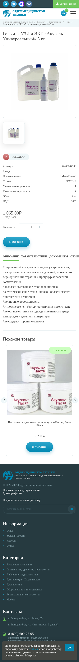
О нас (10, 530)
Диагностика (14, 584)
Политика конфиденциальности (21, 490)
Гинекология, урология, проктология (28, 569)
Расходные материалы (19, 564)
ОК (69, 647)
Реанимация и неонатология (23, 594)
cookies (33, 648)
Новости (11, 540)
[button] (39, 447)
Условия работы (16, 535)
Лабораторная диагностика (22, 574)
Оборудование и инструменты (24, 589)
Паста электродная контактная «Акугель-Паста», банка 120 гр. (39, 424)
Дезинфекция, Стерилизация (23, 579)
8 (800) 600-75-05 (21, 633)
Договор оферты (12, 493)
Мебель (11, 599)
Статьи (11, 545)
